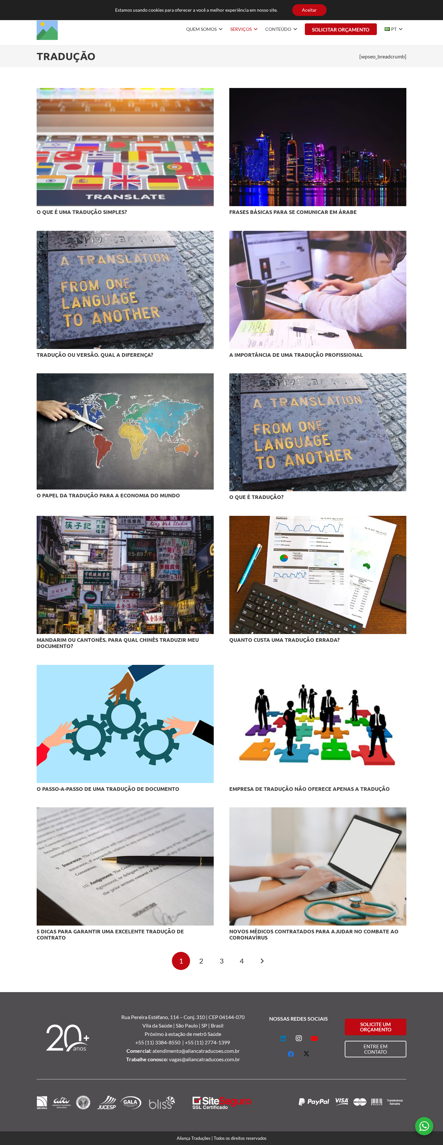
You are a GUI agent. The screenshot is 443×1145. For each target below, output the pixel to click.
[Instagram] (298, 1038)
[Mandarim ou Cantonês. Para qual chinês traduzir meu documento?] (125, 520)
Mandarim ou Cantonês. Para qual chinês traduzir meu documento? (118, 642)
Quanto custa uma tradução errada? (284, 639)
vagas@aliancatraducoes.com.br (204, 1059)
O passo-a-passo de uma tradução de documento (108, 788)
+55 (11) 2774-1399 (208, 1042)
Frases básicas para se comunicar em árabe (293, 211)
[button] (219, 29)
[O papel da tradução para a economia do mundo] (125, 377)
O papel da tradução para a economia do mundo (108, 495)
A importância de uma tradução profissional (296, 354)
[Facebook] (291, 1054)
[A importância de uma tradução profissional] (317, 235)
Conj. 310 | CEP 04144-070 (214, 1017)
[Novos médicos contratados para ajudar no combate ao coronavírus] (317, 811)
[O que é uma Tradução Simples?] (125, 92)
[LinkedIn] (283, 1038)
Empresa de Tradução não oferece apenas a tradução (309, 788)
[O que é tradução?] (317, 377)
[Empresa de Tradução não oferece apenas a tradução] (317, 669)
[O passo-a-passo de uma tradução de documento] (125, 669)
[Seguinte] (262, 961)
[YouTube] (314, 1038)
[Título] (47, 29)
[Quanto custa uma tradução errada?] (317, 520)
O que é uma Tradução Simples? (82, 211)
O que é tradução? (256, 496)
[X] (306, 1054)
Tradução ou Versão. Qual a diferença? (95, 354)
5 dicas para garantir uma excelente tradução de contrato (110, 934)
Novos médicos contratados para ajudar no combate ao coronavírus (314, 934)
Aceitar (309, 10)
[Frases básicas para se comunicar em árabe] (317, 92)
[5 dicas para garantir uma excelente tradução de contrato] (125, 811)
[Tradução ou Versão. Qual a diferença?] (125, 235)
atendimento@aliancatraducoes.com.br (196, 1051)
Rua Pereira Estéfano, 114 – (152, 1017)
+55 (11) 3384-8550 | (160, 1042)
